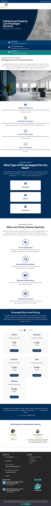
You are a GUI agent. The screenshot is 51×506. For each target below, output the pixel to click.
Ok (22, 504)
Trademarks (25, 210)
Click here (18, 415)
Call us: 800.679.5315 (45, 1)
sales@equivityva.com (10, 472)
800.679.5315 (8, 460)
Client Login (4, 1)
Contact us (19, 175)
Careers (7, 476)
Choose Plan (14, 350)
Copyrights (25, 187)
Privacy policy (27, 504)
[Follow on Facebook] (35, 480)
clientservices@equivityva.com (12, 466)
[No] (49, 502)
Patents (25, 198)
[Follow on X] (38, 480)
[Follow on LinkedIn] (40, 480)
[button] (49, 6)
